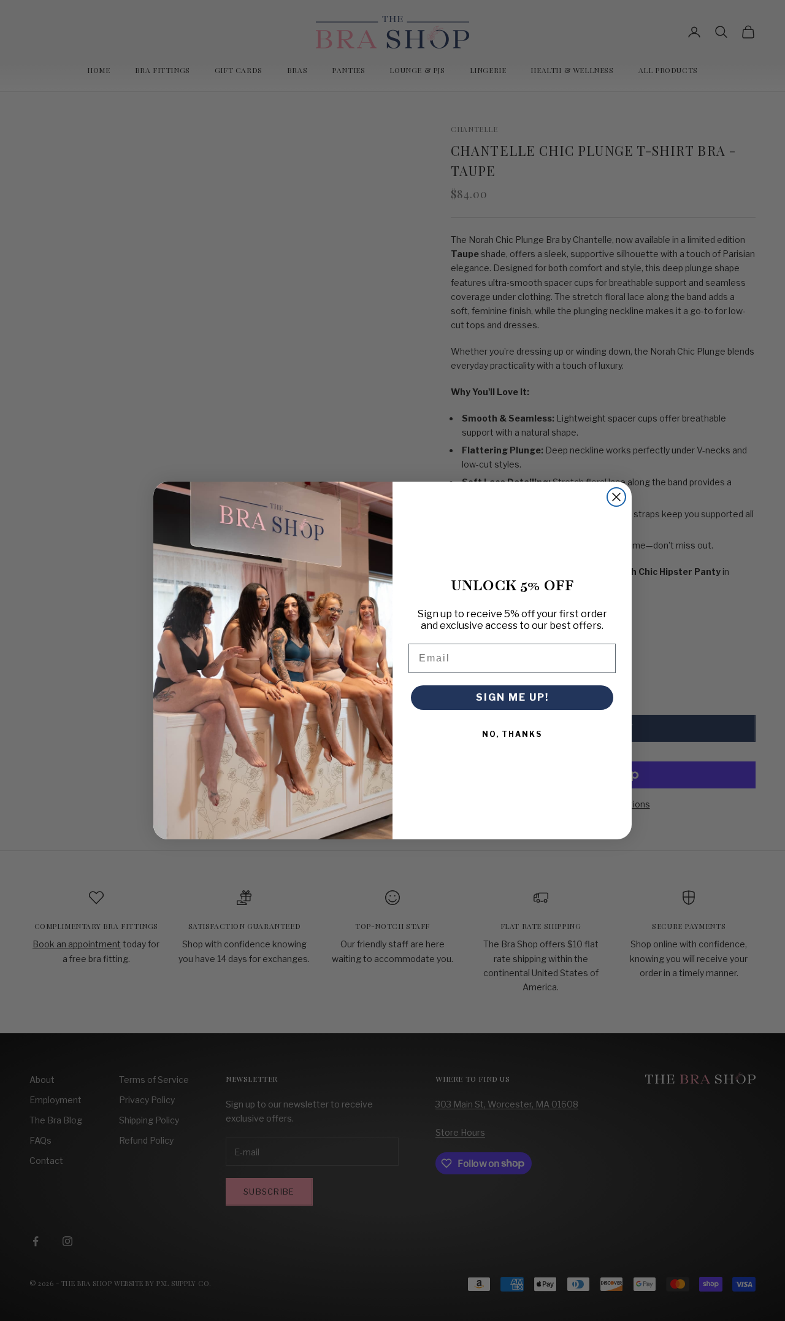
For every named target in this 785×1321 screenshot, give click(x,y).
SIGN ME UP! (512, 697)
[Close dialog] (616, 497)
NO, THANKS (512, 734)
